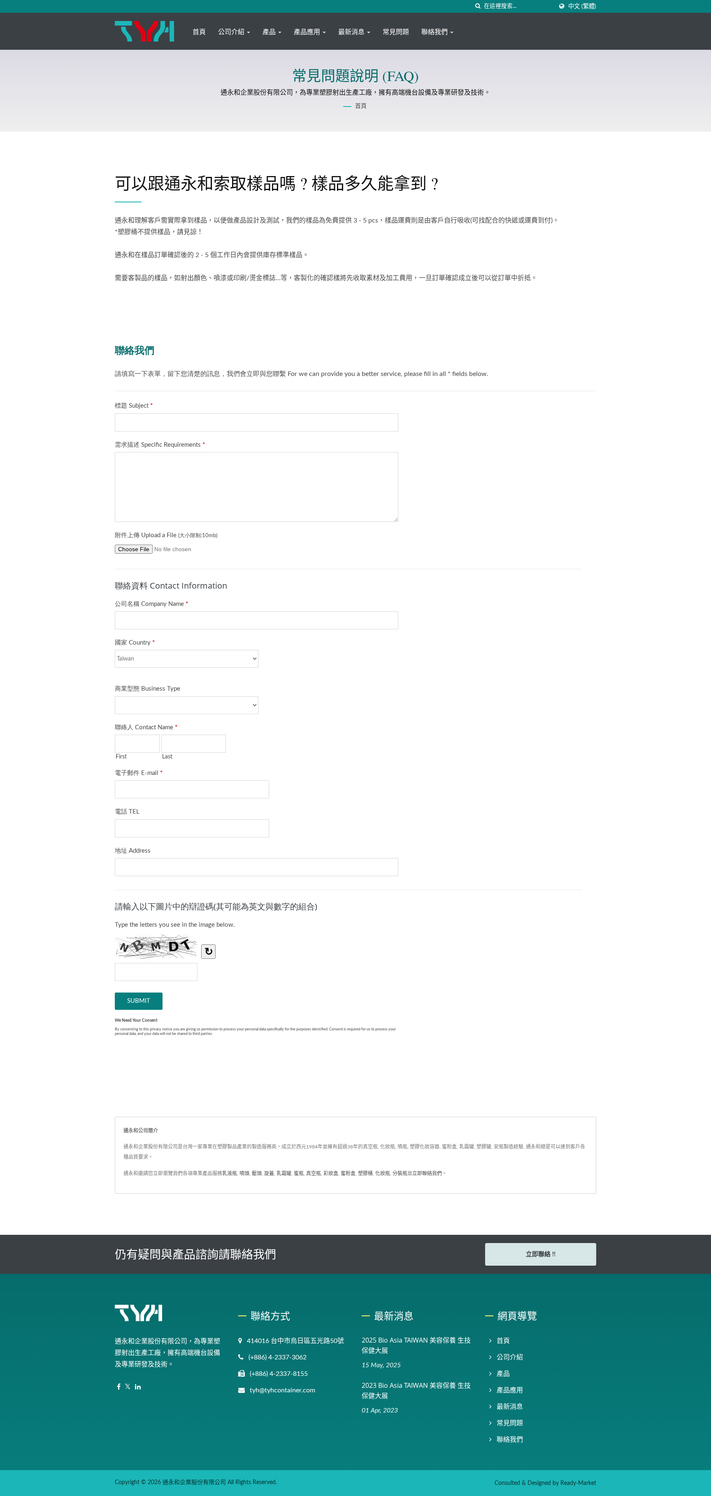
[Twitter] (128, 1387)
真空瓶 (313, 1173)
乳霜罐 (283, 1173)
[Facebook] (119, 1387)
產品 (270, 31)
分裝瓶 (400, 1173)
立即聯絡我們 (427, 1173)
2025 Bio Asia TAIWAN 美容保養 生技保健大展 (416, 1345)
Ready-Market (578, 1483)
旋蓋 (269, 1173)
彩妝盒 (330, 1173)
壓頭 (257, 1173)
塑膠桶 (365, 1173)
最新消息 (352, 31)
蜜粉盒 (348, 1173)
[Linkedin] (138, 1387)
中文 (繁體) (582, 6)
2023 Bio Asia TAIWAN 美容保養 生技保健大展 (416, 1390)
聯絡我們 (435, 31)
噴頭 (244, 1173)
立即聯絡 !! (540, 1254)
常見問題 (396, 31)
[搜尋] (478, 6)
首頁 (199, 31)
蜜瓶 (299, 1173)
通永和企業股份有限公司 (194, 1482)
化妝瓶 (382, 1173)
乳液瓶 (229, 1173)
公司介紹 (232, 31)
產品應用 (308, 31)
